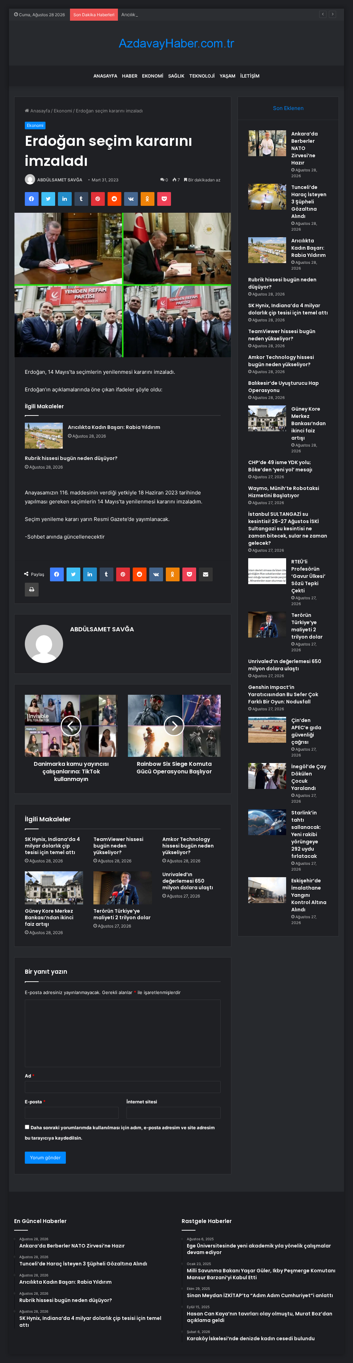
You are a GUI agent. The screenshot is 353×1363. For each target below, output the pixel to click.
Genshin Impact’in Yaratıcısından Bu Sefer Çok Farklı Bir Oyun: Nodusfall (283, 694)
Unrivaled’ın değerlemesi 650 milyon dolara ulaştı (187, 881)
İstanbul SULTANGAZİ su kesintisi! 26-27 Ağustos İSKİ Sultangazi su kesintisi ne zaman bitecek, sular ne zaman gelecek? (287, 529)
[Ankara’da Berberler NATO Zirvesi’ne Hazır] (267, 143)
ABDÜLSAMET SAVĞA (59, 179)
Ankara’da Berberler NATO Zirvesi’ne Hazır (304, 148)
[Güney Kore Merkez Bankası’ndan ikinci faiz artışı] (54, 887)
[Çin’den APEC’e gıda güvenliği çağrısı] (267, 730)
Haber (129, 76)
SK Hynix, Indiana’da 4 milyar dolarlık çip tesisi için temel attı (52, 846)
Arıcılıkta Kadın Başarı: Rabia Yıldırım (159, 14)
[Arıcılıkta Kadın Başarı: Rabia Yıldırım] (44, 436)
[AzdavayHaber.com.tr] (176, 43)
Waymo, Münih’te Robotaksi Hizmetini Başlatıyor (283, 492)
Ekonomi (152, 76)
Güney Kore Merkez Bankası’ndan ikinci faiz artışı (49, 918)
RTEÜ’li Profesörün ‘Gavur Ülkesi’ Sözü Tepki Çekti (308, 576)
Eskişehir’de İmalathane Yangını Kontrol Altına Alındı (308, 895)
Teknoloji (202, 76)
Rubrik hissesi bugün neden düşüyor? (71, 458)
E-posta (35, 1101)
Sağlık (176, 76)
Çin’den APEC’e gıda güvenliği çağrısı (306, 731)
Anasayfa (105, 76)
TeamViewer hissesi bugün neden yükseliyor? (118, 846)
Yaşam (227, 76)
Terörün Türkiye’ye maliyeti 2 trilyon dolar (122, 914)
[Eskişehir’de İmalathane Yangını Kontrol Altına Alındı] (267, 890)
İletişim (250, 76)
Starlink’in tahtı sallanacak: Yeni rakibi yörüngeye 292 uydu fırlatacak (306, 834)
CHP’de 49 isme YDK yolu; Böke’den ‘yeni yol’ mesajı (280, 466)
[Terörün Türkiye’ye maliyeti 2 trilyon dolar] (122, 887)
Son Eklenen (288, 108)
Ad (29, 1076)
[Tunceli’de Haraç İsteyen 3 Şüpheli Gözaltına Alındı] (267, 197)
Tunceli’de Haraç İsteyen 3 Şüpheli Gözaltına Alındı (308, 202)
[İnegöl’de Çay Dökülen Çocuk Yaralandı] (267, 776)
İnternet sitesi (142, 1101)
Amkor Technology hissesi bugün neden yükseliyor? (188, 846)
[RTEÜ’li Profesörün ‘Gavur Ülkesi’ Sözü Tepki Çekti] (267, 571)
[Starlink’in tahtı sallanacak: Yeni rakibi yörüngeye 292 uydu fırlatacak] (267, 822)
